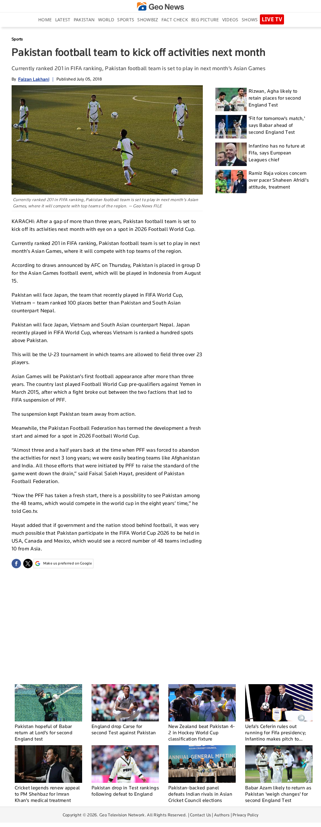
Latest (63, 20)
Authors (221, 814)
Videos (230, 20)
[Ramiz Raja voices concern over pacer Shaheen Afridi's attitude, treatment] (231, 181)
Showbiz (147, 20)
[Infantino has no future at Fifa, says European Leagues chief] (231, 154)
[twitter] (28, 563)
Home (45, 20)
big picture (205, 20)
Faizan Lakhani (33, 79)
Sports (125, 20)
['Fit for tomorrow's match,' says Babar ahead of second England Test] (231, 126)
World (106, 20)
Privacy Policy (245, 814)
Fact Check (174, 20)
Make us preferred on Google (67, 563)
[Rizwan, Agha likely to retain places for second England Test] (231, 99)
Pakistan (84, 20)
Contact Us (200, 814)
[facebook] (16, 563)
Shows (250, 20)
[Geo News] (160, 6)
